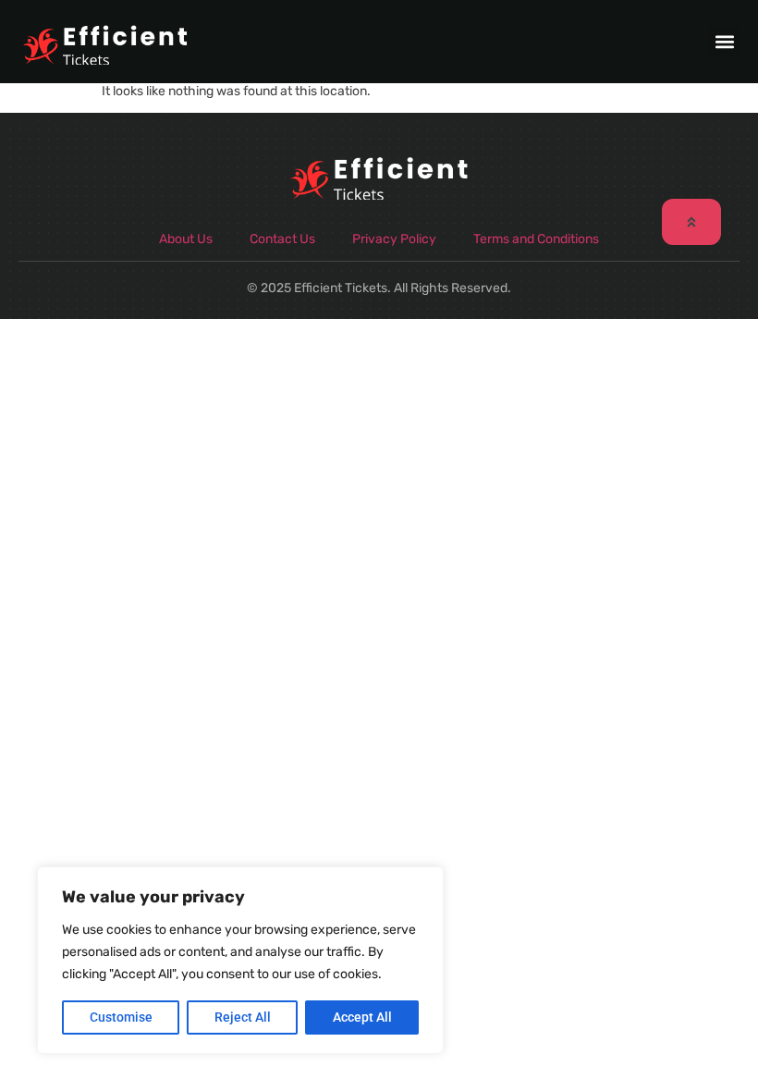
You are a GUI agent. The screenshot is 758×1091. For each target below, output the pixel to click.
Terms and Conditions (536, 239)
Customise (121, 1017)
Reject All (242, 1017)
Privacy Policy (394, 239)
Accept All (362, 1017)
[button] (724, 42)
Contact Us (282, 239)
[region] (240, 960)
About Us (186, 239)
